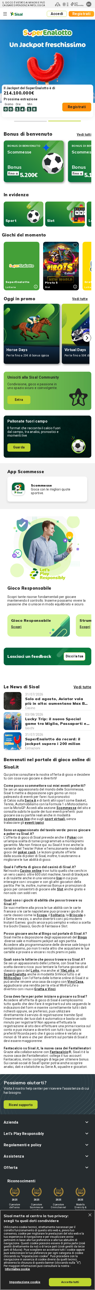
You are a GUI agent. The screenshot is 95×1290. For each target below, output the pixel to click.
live (59, 878)
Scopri (16, 627)
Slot (51, 221)
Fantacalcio (59, 1052)
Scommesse (66, 808)
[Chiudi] (90, 1215)
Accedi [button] (57, 14)
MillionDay (12, 978)
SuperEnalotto (15, 974)
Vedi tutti (84, 134)
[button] (47, 1122)
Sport (11, 221)
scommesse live (17, 819)
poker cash (27, 852)
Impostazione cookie (24, 1282)
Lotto (35, 970)
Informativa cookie (17, 1269)
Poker (72, 837)
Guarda (19, 447)
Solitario (57, 915)
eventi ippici (34, 822)
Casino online (31, 871)
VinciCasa (75, 982)
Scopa (42, 915)
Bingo (82, 937)
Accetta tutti (70, 1282)
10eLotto (67, 970)
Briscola (76, 915)
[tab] (30, 121)
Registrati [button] (81, 14)
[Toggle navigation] (5, 14)
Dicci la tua (74, 656)
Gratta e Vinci (45, 989)
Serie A (30, 800)
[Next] (87, 338)
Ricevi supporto (21, 1105)
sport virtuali (55, 819)
